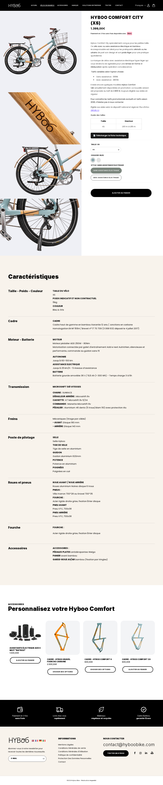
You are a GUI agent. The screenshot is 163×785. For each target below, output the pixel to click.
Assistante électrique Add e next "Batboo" (25, 649)
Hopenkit (93, 780)
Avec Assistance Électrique (106, 176)
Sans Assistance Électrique (106, 169)
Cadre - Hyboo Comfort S (98, 659)
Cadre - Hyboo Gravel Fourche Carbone (58, 660)
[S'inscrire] (43, 758)
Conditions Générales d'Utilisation (73, 751)
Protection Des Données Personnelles (74, 758)
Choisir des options (63, 672)
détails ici (95, 110)
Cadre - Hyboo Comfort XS (136, 659)
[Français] (37, 740)
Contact (62, 762)
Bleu (93, 160)
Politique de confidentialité (70, 755)
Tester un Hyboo (115, 753)
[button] (153, 5)
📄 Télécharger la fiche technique (109, 135)
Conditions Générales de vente (72, 748)
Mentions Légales (65, 744)
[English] (33, 740)
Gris (98, 160)
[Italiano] (44, 740)
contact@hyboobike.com (129, 744)
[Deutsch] (41, 740)
